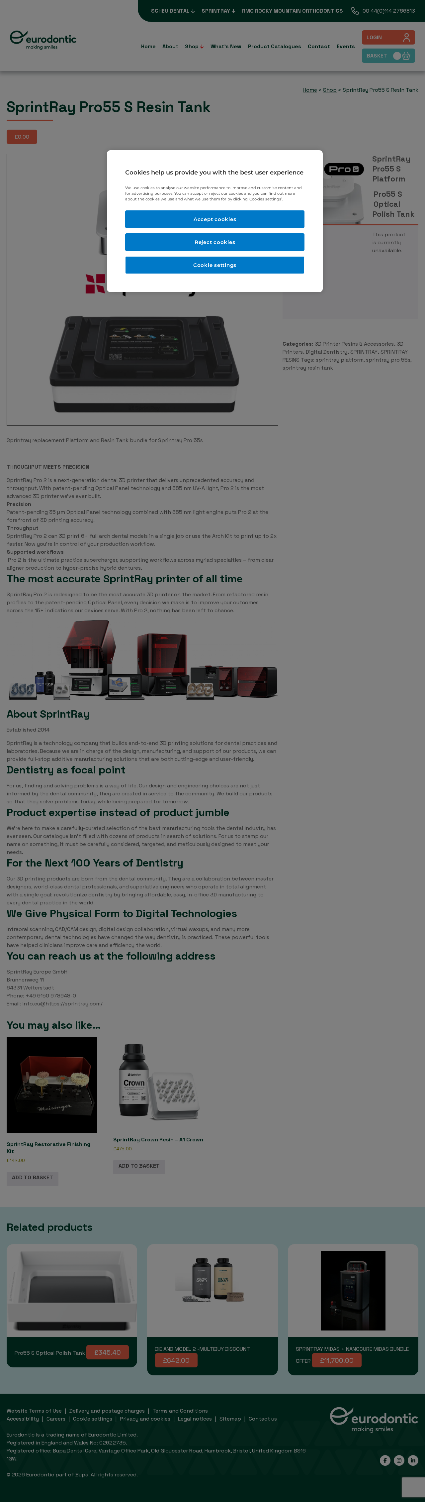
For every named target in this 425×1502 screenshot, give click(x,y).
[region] (215, 221)
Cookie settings (214, 265)
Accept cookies (215, 219)
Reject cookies (215, 242)
